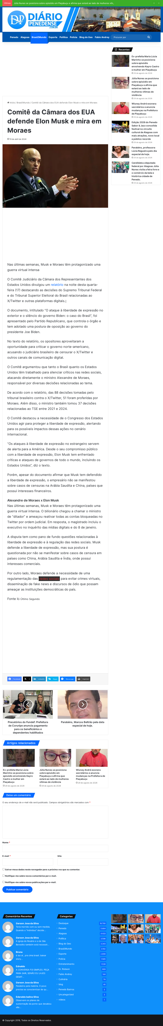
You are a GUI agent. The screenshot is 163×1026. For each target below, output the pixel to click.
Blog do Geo (86, 37)
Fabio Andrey (102, 37)
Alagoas (25, 37)
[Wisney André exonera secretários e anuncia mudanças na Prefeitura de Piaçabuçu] (92, 758)
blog (61, 984)
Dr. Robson (64, 969)
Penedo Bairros (66, 989)
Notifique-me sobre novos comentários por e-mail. (31, 876)
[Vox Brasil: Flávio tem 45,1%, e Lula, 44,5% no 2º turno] (119, 938)
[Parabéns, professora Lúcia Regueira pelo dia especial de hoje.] (120, 152)
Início (12, 102)
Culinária (63, 979)
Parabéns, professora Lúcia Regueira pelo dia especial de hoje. (144, 151)
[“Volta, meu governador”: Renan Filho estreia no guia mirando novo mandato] (153, 938)
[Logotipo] (81, 19)
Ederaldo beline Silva (27, 996)
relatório (57, 285)
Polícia (73, 37)
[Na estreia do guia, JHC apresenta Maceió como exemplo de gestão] (136, 938)
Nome (6, 842)
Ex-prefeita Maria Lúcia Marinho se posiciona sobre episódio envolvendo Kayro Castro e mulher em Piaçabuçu (18, 776)
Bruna (19, 952)
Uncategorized (66, 994)
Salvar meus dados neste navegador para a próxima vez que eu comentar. (42, 869)
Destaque (63, 923)
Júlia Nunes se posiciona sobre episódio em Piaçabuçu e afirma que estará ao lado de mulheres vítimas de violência (71, 3)
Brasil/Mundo (39, 37)
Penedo (14, 37)
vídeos (62, 999)
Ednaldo (20, 966)
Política (64, 37)
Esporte (53, 37)
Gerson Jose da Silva (27, 923)
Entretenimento (66, 964)
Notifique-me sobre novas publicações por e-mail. (30, 882)
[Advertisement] (55, 69)
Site (59, 856)
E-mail (6, 856)
